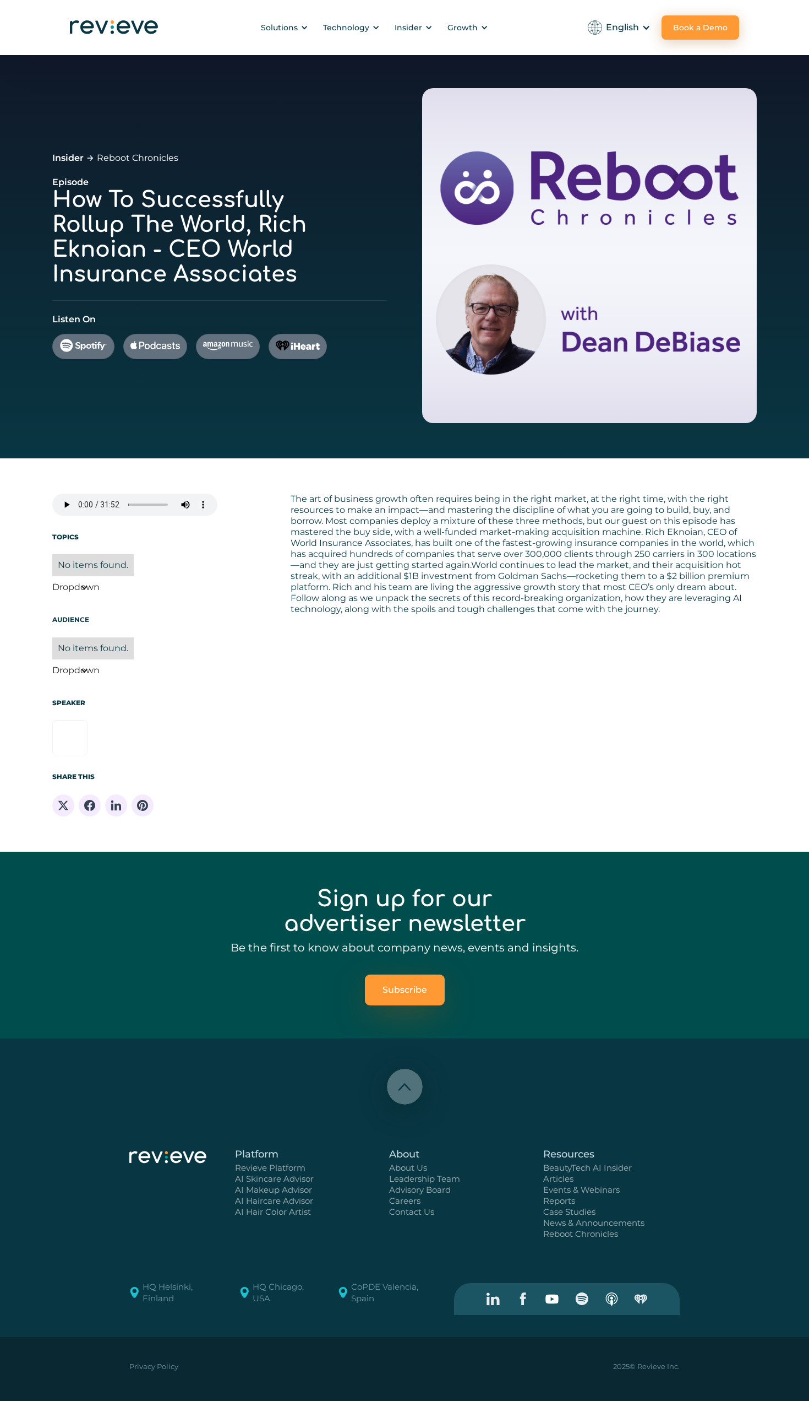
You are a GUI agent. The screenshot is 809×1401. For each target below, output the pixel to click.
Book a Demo (700, 28)
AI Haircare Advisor (274, 1201)
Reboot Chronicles (137, 158)
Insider (68, 158)
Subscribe (404, 990)
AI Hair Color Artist (273, 1212)
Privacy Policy (153, 1366)
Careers (404, 1201)
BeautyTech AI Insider (587, 1167)
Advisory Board (420, 1189)
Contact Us (411, 1212)
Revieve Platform (270, 1167)
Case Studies (569, 1212)
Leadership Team (424, 1178)
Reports (559, 1201)
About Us (408, 1167)
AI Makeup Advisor (273, 1189)
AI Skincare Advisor (274, 1178)
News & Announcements (593, 1223)
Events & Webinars (581, 1189)
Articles (558, 1178)
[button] (282, 27)
